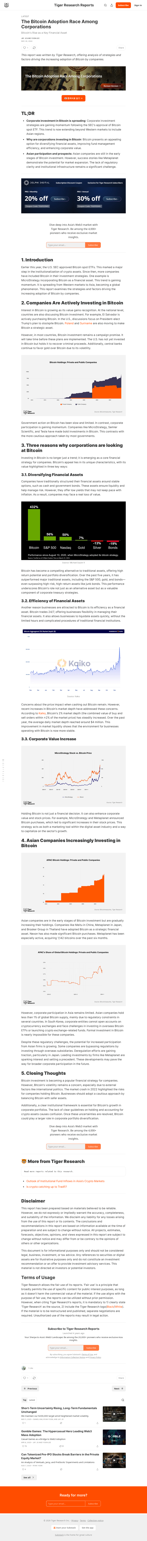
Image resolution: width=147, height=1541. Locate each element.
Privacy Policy (95, 1357)
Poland (69, 323)
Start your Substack (66, 1527)
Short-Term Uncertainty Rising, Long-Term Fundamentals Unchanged (59, 1410)
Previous (32, 1388)
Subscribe (123, 5)
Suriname (86, 323)
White (118, 1306)
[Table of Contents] (3, 770)
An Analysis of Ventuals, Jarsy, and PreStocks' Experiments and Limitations (57, 1462)
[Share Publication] (112, 5)
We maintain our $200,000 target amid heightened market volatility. (55, 1415)
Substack (59, 1535)
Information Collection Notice (72, 1357)
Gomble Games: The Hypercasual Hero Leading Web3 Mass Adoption (56, 1433)
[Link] (17, 113)
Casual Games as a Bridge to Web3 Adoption (43, 1439)
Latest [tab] (32, 1400)
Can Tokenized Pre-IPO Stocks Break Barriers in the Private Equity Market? (60, 1456)
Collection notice (96, 1520)
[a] (114, 1414)
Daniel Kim (37, 1419)
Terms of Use (87, 1354)
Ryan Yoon (48, 1419)
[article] (73, 1415)
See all (27, 1477)
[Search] (105, 5)
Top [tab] (24, 1400)
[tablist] (29, 1400)
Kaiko (42, 713)
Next (116, 1388)
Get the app (87, 1527)
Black (110, 1306)
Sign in (138, 5)
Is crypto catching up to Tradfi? (46, 1186)
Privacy (74, 1520)
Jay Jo (24, 38)
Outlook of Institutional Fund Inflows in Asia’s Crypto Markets (65, 1181)
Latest (25, 16)
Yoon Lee (35, 38)
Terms (83, 1520)
